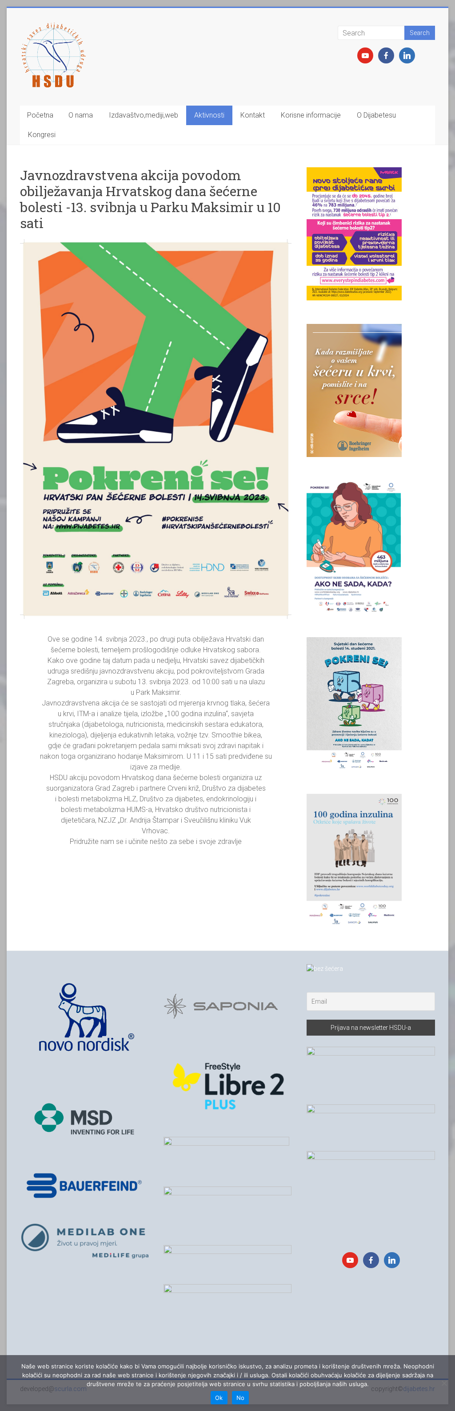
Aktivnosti (209, 115)
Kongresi (42, 134)
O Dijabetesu (376, 115)
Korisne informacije (311, 115)
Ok (219, 1397)
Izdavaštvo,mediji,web (143, 115)
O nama (80, 115)
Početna (40, 115)
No (240, 1397)
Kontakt (252, 115)
